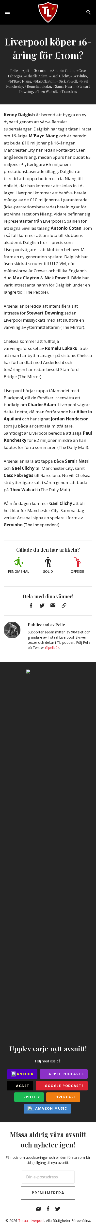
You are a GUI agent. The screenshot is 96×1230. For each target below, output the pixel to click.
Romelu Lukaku (39, 86)
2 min (42, 70)
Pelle (14, 70)
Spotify (31, 1097)
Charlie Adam (36, 76)
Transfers (69, 91)
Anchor (25, 1074)
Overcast (65, 1097)
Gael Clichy (59, 76)
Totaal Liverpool (31, 1220)
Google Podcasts (64, 1085)
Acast (22, 1085)
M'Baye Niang (20, 81)
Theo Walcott (47, 91)
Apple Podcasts (65, 1074)
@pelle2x (52, 647)
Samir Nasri (64, 86)
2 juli (25, 70)
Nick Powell (68, 81)
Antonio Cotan (63, 70)
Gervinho (80, 76)
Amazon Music (50, 1108)
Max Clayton (44, 81)
